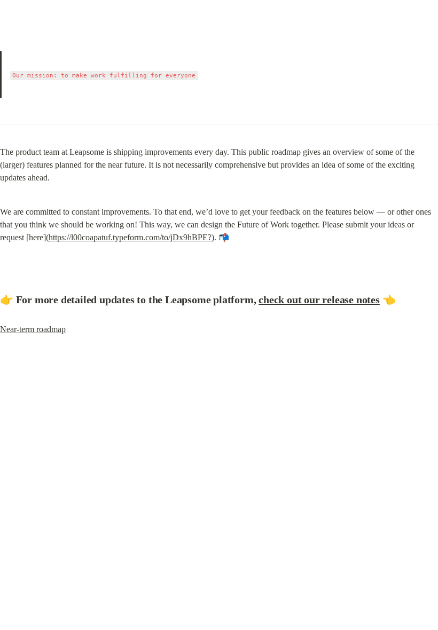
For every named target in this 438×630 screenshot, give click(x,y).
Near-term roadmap (33, 329)
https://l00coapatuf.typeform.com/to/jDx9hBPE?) (131, 237)
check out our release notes (319, 299)
